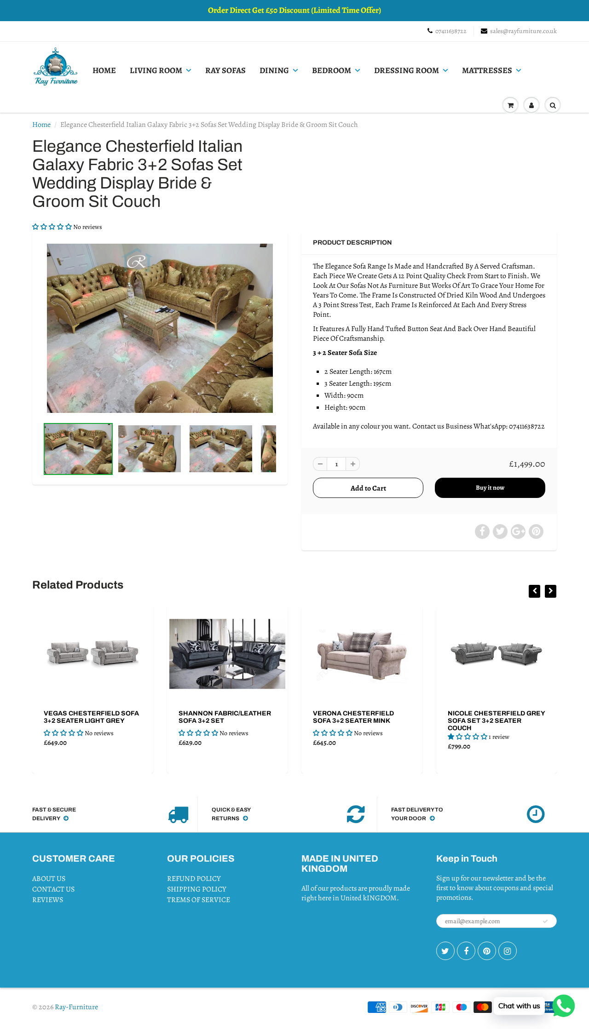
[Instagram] (507, 951)
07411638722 (451, 31)
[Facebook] (466, 951)
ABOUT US (48, 879)
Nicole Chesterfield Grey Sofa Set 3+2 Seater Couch (388, 721)
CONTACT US (53, 889)
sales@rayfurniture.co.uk (523, 31)
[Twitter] (445, 951)
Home (41, 125)
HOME (104, 70)
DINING (274, 70)
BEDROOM (331, 70)
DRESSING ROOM (406, 70)
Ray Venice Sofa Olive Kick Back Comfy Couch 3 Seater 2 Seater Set (522, 721)
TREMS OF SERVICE (198, 900)
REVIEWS (47, 900)
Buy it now (490, 487)
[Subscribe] (545, 921)
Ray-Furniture (76, 1007)
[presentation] (534, 591)
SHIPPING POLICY (196, 889)
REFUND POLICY (194, 879)
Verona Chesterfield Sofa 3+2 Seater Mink (245, 717)
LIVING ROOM (156, 70)
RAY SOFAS (225, 70)
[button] (52, 227)
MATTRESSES (487, 70)
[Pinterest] (487, 951)
